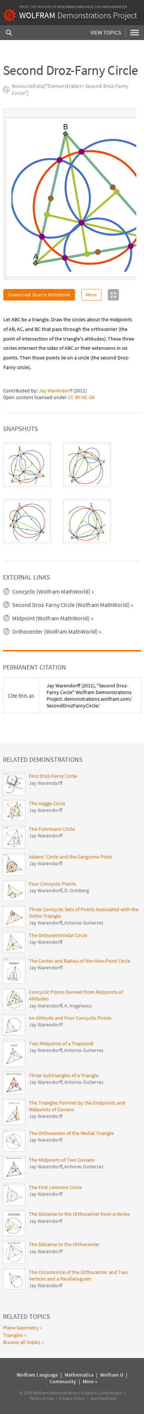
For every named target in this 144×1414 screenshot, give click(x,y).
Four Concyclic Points (52, 883)
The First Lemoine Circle (55, 1187)
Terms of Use (42, 1398)
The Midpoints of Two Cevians (62, 1159)
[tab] (27, 464)
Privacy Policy (72, 1398)
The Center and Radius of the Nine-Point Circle (79, 960)
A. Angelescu (78, 1005)
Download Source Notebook (39, 294)
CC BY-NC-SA (81, 397)
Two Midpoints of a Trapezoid (61, 1043)
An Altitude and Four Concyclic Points (70, 1018)
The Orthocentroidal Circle (58, 935)
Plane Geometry (21, 1327)
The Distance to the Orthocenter (64, 1244)
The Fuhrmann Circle (52, 829)
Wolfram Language (75, 6)
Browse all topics (21, 1342)
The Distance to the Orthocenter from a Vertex (79, 1214)
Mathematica (115, 6)
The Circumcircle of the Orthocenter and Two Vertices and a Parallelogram (78, 1275)
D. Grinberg (76, 890)
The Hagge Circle (47, 803)
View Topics (105, 32)
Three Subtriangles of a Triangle (64, 1075)
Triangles (13, 1335)
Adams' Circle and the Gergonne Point (70, 856)
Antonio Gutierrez (83, 922)
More (91, 294)
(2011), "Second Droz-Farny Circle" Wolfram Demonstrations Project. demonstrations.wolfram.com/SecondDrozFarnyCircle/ (89, 695)
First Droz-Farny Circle (53, 776)
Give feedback (103, 1398)
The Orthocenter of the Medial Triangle (71, 1133)
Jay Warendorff (55, 390)
